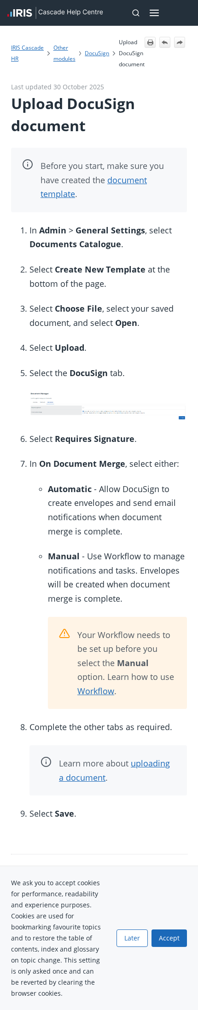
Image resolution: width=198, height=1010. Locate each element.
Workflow (95, 691)
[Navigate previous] (164, 42)
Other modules (64, 53)
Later (132, 938)
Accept (169, 938)
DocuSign (97, 53)
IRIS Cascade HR (27, 53)
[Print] (150, 42)
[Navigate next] (179, 42)
